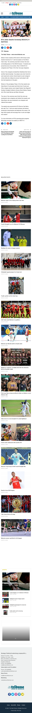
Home (10, 2)
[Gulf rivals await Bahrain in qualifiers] (16, 309)
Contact (23, 705)
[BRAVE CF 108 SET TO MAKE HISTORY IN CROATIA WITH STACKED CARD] (16, 357)
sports (2, 44)
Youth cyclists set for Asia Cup (9, 296)
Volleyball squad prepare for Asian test (11, 272)
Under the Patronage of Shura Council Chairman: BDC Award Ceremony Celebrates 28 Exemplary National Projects (25, 134)
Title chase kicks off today (8, 514)
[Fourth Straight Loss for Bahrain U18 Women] (16, 213)
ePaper (7, 2)
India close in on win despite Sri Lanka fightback (13, 418)
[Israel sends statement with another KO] (16, 432)
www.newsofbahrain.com (18, 54)
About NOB (13, 705)
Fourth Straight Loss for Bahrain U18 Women (13, 224)
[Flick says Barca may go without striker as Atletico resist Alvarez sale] (16, 382)
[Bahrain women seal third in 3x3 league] (16, 527)
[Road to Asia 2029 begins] (16, 480)
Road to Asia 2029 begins (8, 490)
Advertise (19, 2)
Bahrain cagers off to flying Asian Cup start (12, 200)
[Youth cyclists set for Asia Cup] (16, 285)
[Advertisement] (16, 156)
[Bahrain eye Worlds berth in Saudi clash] (16, 333)
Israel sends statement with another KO (11, 442)
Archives (14, 2)
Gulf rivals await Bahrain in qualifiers (10, 320)
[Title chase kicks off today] (16, 504)
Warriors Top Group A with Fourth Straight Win (13, 466)
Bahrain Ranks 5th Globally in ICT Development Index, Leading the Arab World (7, 133)
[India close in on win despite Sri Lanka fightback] (16, 408)
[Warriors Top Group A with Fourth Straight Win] (16, 456)
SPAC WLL (19, 710)
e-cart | (3, 2)
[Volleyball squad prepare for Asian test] (16, 261)
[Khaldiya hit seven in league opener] (16, 237)
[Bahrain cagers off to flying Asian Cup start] (16, 190)
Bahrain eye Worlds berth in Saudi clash (11, 343)
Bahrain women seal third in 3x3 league (11, 538)
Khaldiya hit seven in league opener (10, 248)
